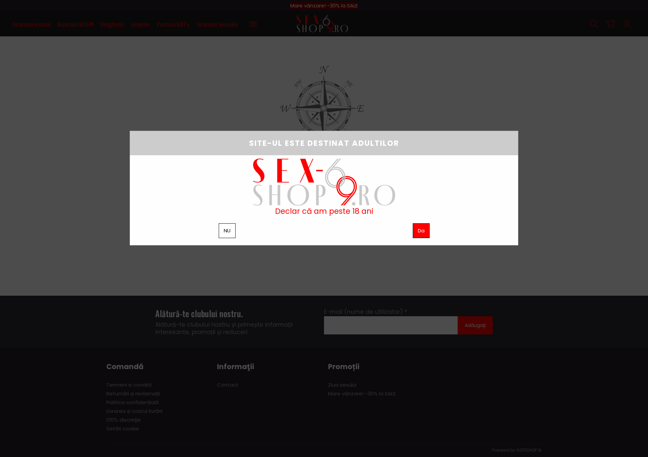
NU (227, 230)
